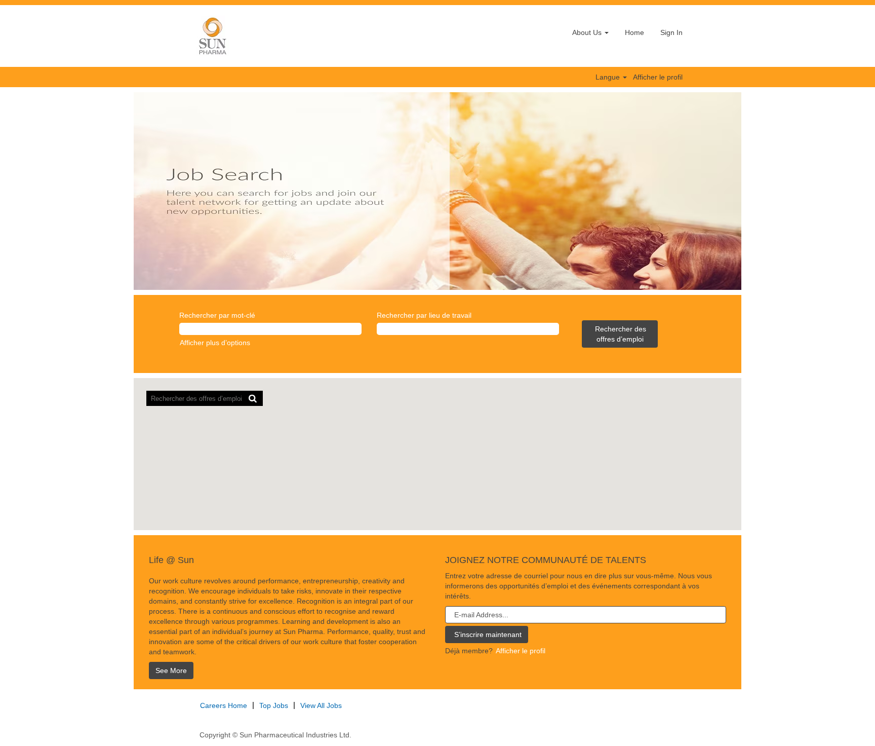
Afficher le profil (658, 77)
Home (634, 32)
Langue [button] (608, 77)
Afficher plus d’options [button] (215, 343)
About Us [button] (588, 32)
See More (171, 670)
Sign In (671, 32)
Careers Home (223, 705)
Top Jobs (273, 705)
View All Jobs (321, 705)
